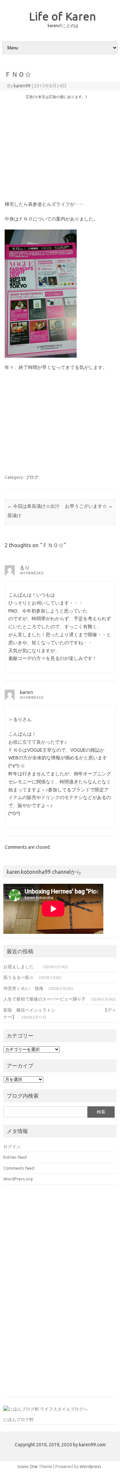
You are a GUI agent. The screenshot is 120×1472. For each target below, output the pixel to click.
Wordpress (90, 1466)
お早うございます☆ (89, 506)
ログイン (12, 1146)
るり (25, 568)
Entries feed (15, 1157)
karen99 (22, 85)
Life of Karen (62, 16)
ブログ (31, 477)
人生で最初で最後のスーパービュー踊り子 (44, 999)
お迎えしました (20, 966)
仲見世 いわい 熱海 (23, 988)
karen (26, 692)
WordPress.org (18, 1178)
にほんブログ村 (18, 1419)
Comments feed (18, 1168)
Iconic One (28, 1466)
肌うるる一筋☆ (18, 977)
